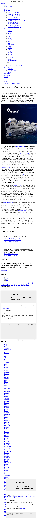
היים (5, 9)
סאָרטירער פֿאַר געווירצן (14, 27)
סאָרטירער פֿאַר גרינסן (14, 25)
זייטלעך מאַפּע (25, 285)
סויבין (9, 51)
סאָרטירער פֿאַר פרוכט (14, 23)
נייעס (5, 56)
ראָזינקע (10, 48)
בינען (9, 33)
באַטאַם (10, 40)
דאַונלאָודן (7, 75)
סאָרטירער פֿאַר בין (13, 17)
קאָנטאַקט (7, 73)
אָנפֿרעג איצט (4, 270)
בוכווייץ (10, 32)
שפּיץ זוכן (10, 285)
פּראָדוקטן (7, 11)
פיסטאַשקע (11, 35)
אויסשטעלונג (11, 59)
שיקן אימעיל (4, 288)
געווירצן (10, 41)
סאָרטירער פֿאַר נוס (13, 22)
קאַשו (9, 36)
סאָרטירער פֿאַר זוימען (14, 19)
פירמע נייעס (11, 57)
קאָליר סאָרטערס (28, 92)
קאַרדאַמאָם (11, 44)
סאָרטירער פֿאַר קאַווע (14, 15)
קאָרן (9, 49)
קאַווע (9, 38)
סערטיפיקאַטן (12, 70)
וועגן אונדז (7, 67)
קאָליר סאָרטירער (25, 153)
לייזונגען (6, 28)
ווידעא (6, 77)
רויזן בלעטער (11, 54)
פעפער (10, 52)
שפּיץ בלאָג (17, 285)
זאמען (9, 43)
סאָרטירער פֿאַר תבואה (14, 14)
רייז (9, 30)
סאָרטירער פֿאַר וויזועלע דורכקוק (17, 20)
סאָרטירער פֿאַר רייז (13, 12)
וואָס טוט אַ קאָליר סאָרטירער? (12, 83)
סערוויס (10, 64)
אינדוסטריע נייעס (12, 61)
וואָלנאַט (10, 46)
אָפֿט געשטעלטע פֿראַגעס (15, 65)
